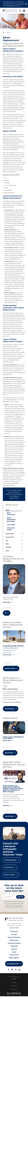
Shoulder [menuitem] (8, 547)
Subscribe (20, 897)
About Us (14, 949)
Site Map (14, 982)
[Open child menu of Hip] (22, 540)
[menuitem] (14, 978)
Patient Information (14, 937)
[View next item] (9, 607)
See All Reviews (9, 709)
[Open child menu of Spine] (22, 551)
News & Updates (14, 958)
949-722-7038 (14, 927)
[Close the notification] (26, 4)
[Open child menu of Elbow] (22, 510)
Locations (14, 934)
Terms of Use (18, 907)
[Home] (10, 10)
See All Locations (10, 668)
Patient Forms (14, 940)
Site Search (14, 989)
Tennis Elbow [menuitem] (11, 524)
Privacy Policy (9, 907)
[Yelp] (16, 969)
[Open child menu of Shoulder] (22, 547)
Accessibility (14, 978)
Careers (14, 952)
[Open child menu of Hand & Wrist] (22, 537)
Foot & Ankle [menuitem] (10, 534)
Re (5, 613)
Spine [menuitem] (7, 551)
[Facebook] (8, 969)
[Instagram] (12, 969)
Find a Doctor (9, 867)
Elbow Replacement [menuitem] (11, 513)
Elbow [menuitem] (7, 510)
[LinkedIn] (19, 969)
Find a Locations (10, 875)
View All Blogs (9, 816)
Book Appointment (11, 860)
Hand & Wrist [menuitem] (10, 537)
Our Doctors (14, 931)
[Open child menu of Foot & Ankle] (22, 534)
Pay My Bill (14, 946)
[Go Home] (3, 32)
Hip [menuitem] (7, 540)
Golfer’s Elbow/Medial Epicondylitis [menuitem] (11, 519)
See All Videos (9, 753)
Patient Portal (14, 955)
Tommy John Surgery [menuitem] (11, 529)
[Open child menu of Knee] (22, 544)
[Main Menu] (24, 11)
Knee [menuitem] (7, 544)
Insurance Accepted (14, 943)
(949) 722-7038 (14, 498)
